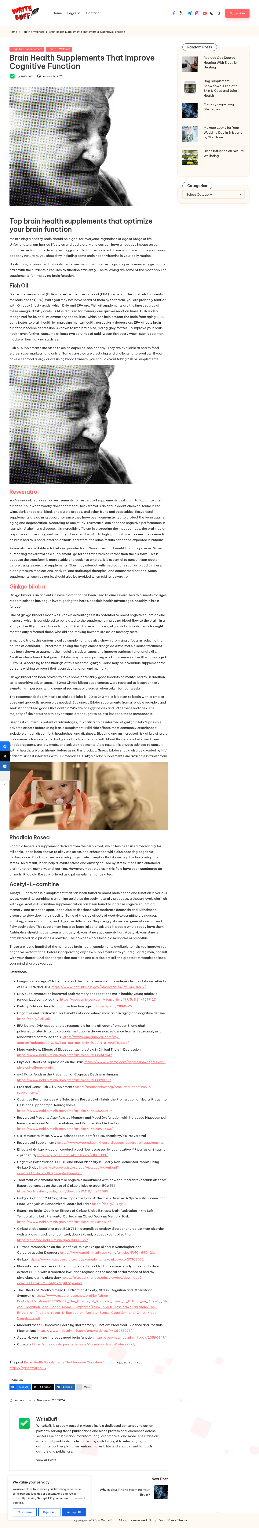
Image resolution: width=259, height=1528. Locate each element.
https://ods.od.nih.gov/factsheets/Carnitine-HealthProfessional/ (84, 1344)
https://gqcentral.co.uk (27, 1368)
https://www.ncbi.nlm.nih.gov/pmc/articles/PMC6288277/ (84, 1331)
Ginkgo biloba (27, 586)
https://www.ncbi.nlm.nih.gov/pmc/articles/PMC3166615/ (64, 1222)
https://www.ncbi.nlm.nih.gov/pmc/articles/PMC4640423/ (108, 1252)
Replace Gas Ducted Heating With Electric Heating (220, 62)
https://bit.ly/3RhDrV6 (114, 1006)
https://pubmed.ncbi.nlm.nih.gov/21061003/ (72, 1155)
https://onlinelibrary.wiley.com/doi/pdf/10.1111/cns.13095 (62, 1191)
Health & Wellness (59, 49)
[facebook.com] (174, 13)
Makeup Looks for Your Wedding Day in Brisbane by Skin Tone (223, 132)
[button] (237, 13)
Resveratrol (24, 491)
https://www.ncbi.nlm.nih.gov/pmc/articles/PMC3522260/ (64, 1111)
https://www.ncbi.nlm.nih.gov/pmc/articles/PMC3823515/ (64, 1080)
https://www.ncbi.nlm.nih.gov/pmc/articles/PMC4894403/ (65, 1129)
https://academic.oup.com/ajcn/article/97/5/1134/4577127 (108, 999)
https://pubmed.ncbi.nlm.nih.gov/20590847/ (130, 1337)
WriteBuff (46, 1419)
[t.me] (189, 13)
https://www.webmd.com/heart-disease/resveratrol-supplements (110, 1143)
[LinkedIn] (5, 766)
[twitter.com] (181, 13)
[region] (49, 1498)
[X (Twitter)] (5, 756)
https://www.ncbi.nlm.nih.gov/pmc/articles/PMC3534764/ (64, 1055)
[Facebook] (5, 746)
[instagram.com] (197, 13)
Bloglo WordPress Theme (168, 1520)
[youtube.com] (204, 13)
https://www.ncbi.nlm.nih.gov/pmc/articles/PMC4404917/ (98, 987)
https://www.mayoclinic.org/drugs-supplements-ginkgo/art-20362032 (86, 1259)
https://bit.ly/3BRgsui (109, 1204)
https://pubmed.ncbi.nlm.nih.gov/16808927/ (52, 1240)
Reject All (49, 1512)
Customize (25, 1512)
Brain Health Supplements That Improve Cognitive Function (70, 1362)
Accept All (74, 1512)
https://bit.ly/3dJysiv (34, 1019)
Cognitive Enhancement (26, 49)
